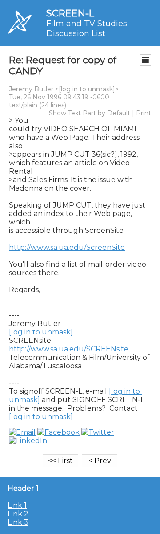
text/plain (23, 105)
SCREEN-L (70, 13)
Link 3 (18, 522)
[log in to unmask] (87, 89)
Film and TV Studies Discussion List (86, 28)
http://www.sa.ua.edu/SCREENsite (68, 349)
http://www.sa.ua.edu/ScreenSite (67, 247)
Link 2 (18, 514)
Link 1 (17, 505)
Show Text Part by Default (89, 113)
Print (143, 113)
